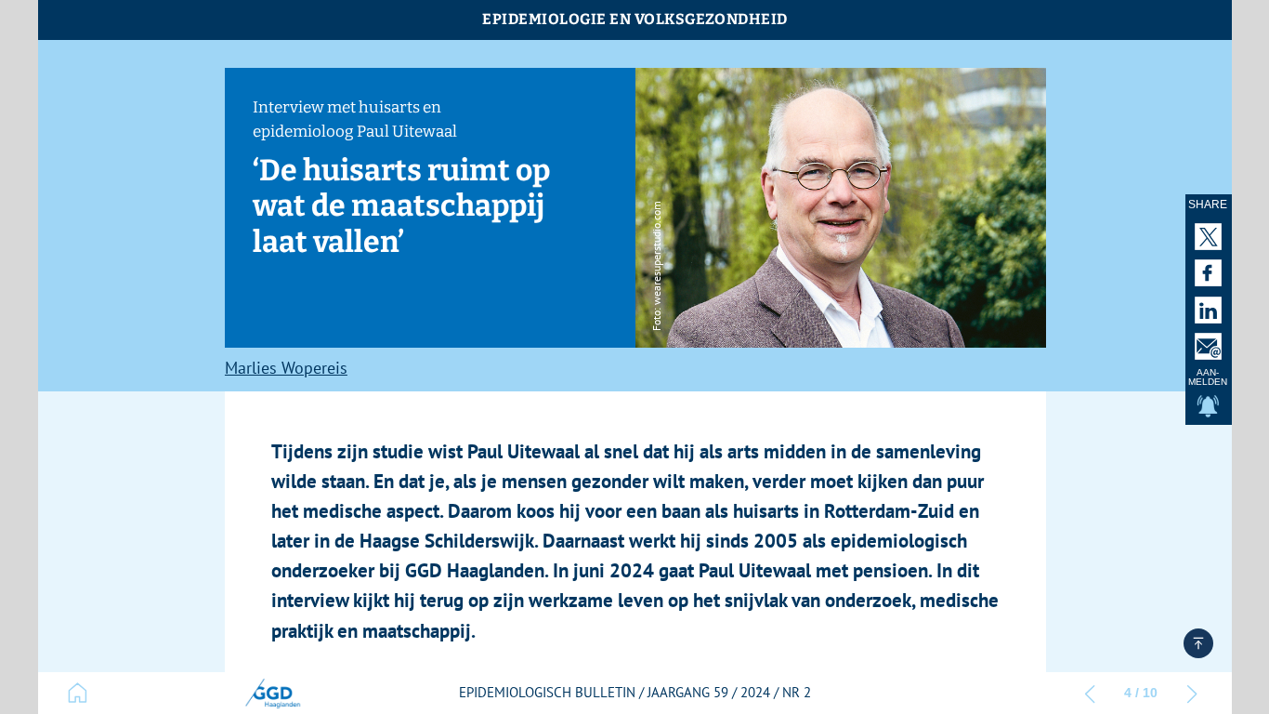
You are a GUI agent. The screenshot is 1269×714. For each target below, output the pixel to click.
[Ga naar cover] (77, 693)
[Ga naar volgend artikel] (1192, 693)
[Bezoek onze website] (272, 693)
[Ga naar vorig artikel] (1090, 693)
